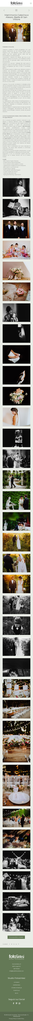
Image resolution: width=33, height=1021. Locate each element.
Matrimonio (16, 985)
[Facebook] (13, 1003)
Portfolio (16, 990)
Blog (16, 993)
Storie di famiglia (16, 987)
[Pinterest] (16, 1003)
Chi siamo (16, 982)
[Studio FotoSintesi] (16, 3)
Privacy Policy (12, 1018)
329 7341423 (16, 968)
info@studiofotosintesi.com (16, 971)
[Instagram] (19, 1003)
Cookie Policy (20, 1018)
